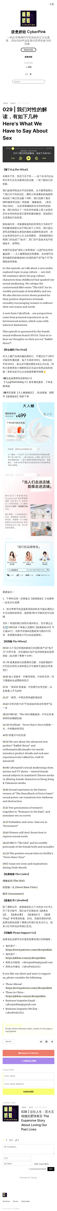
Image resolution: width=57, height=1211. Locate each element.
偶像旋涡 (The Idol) (14, 880)
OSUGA (12, 627)
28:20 (6, 714)
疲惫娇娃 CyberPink (28, 31)
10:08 (6, 767)
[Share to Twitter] (41, 1041)
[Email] (26, 74)
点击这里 (11, 378)
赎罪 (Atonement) (13, 893)
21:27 (5, 697)
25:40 (6, 703)
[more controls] (44, 158)
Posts (15, 1201)
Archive (6, 1201)
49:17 (5, 735)
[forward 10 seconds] (37, 158)
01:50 (6, 647)
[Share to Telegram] (52, 1041)
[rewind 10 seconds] (20, 158)
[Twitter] (31, 74)
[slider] (13, 148)
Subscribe (28, 50)
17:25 (5, 686)
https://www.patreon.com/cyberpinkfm (29, 949)
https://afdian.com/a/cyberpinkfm (26, 957)
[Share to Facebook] (46, 1041)
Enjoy (8, 1041)
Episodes (25, 1201)
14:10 (5, 676)
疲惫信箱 (28, 57)
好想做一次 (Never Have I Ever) (20, 887)
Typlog (16, 1208)
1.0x (13, 158)
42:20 (6, 724)
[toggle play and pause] (28, 158)
